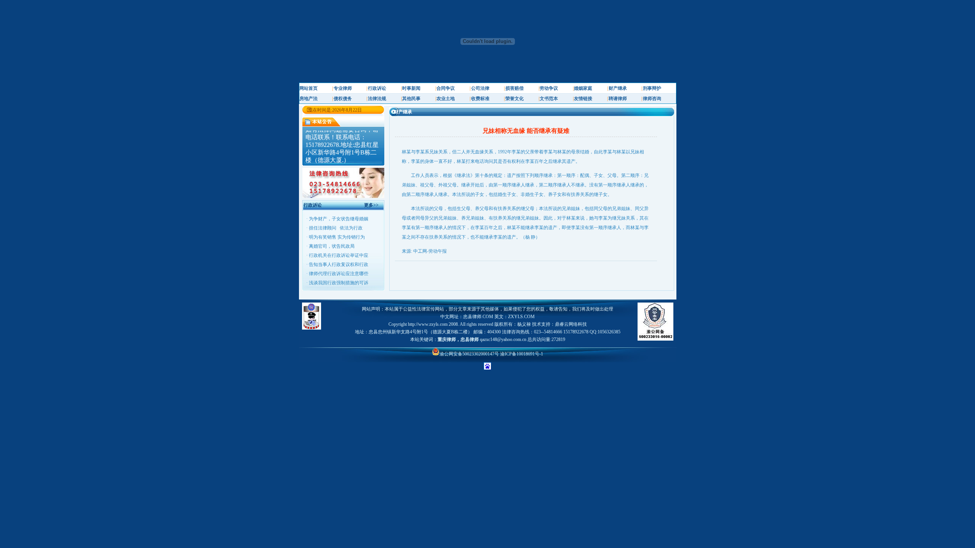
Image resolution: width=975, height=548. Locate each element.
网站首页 (308, 88)
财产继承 (618, 88)
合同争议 (445, 88)
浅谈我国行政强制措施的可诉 (338, 282)
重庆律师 (447, 339)
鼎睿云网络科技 (571, 324)
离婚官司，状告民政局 (332, 246)
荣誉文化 (514, 98)
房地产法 (308, 98)
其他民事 (411, 98)
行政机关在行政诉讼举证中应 (338, 255)
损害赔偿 (514, 88)
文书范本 (549, 98)
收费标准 (480, 98)
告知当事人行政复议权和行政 (338, 264)
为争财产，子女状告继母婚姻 (338, 218)
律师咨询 (652, 98)
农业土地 (445, 98)
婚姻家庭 (583, 88)
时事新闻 (411, 88)
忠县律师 (469, 339)
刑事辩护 (652, 88)
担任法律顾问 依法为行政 (336, 228)
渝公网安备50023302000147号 (470, 354)
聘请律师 (618, 98)
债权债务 (343, 98)
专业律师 (343, 88)
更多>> (371, 205)
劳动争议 (549, 88)
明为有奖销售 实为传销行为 (337, 237)
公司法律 (480, 88)
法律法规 (377, 98)
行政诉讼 (377, 88)
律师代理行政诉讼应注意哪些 (338, 273)
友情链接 (583, 98)
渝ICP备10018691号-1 (521, 354)
